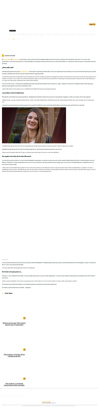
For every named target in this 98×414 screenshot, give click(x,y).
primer (6, 59)
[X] (17, 395)
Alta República (24, 71)
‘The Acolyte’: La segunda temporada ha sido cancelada (14, 384)
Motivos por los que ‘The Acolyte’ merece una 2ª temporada (14, 324)
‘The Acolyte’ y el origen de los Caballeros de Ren (14, 355)
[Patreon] (9, 395)
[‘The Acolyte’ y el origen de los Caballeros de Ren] (14, 340)
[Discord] (1, 395)
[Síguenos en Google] (3, 55)
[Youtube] (21, 395)
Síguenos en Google (10, 55)
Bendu (13, 38)
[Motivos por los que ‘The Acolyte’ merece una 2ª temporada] (14, 308)
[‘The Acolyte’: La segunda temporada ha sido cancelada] (14, 370)
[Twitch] (13, 395)
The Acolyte (12, 30)
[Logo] (51, 18)
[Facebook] (5, 395)
